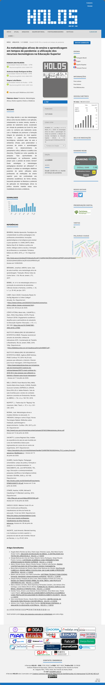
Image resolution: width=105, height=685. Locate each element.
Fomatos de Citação (52, 146)
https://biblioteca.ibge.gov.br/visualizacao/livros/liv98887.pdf (28, 348)
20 (39, 609)
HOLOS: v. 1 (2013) (47, 605)
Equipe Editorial (38, 32)
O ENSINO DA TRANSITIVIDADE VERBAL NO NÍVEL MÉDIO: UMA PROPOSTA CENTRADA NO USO (36, 580)
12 (23, 609)
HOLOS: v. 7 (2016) (37, 556)
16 (31, 609)
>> (49, 609)
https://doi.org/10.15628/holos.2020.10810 (21, 92)
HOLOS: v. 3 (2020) (43, 589)
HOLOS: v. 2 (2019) (45, 562)
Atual (16, 32)
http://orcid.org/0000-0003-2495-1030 (21, 85)
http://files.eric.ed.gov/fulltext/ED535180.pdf (23, 498)
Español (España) (81, 64)
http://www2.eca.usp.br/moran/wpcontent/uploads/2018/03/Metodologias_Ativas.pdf (35, 430)
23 (45, 609)
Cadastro (89, 3)
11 (21, 609)
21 (41, 609)
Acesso (89, 6)
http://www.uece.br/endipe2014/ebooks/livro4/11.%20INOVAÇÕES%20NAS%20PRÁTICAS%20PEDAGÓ (41, 258)
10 (19, 609)
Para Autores (77, 84)
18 (35, 609)
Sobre (10, 36)
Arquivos (25, 32)
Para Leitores (77, 81)
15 (29, 609)
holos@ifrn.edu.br (55, 671)
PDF (47, 102)
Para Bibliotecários (79, 87)
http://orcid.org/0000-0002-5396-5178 (20, 67)
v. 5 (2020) (24, 42)
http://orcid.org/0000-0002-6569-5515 (20, 76)
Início (9, 32)
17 (33, 609)
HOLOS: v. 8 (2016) (50, 601)
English (78, 61)
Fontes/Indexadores (55, 32)
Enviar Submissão (82, 43)
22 (43, 609)
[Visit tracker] (74, 227)
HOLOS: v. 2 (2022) (26, 572)
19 (37, 609)
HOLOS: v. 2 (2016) (54, 576)
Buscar (94, 32)
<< (8, 609)
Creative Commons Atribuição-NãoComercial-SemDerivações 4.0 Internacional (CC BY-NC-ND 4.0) (65, 674)
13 (25, 609)
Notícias (70, 32)
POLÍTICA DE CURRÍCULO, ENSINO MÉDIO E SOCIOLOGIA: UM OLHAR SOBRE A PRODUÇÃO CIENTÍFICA (38, 570)
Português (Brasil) (81, 58)
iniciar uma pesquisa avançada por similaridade (36, 614)
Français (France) (81, 68)
